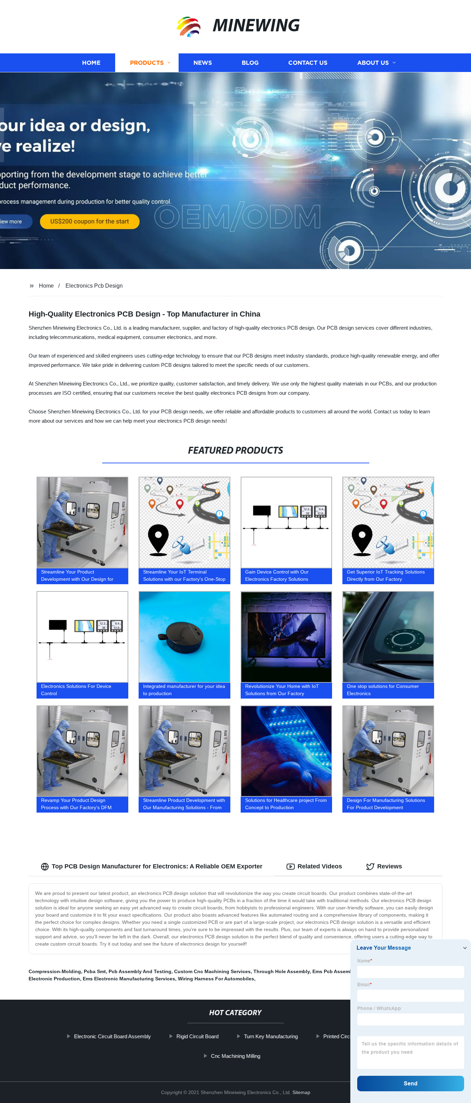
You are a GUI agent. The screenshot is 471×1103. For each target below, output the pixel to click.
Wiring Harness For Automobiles (216, 978)
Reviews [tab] (389, 866)
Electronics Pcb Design (94, 286)
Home (91, 63)
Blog (250, 63)
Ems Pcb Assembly (334, 971)
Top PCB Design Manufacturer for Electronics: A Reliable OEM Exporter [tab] (157, 866)
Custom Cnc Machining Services (212, 971)
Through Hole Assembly (281, 971)
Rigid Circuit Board (198, 1036)
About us (373, 63)
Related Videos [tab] (320, 866)
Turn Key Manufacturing (271, 1036)
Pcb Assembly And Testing (140, 971)
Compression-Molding (55, 971)
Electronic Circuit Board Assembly (112, 1036)
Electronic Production (54, 978)
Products (147, 63)
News (202, 63)
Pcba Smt (95, 971)
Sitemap (301, 1092)
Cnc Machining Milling (235, 1056)
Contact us (308, 63)
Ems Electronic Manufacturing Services (129, 978)
